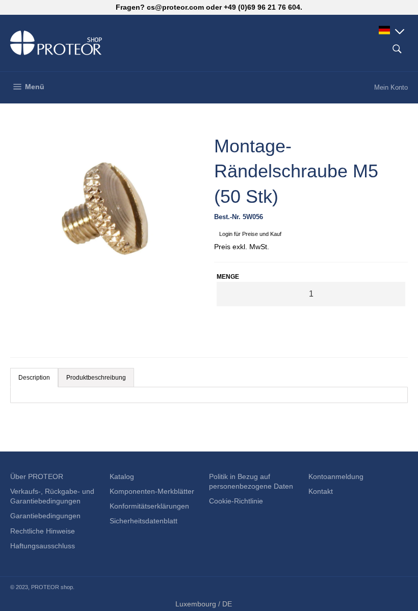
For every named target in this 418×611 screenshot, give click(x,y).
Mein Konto (391, 87)
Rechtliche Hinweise (42, 531)
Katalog (122, 476)
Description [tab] (34, 377)
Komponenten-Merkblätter (152, 491)
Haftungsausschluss (42, 546)
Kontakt (320, 491)
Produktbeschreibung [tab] (96, 377)
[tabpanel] (209, 395)
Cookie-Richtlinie (236, 501)
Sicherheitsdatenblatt (143, 521)
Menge (228, 276)
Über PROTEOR (36, 476)
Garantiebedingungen (45, 516)
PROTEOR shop (52, 587)
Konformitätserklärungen (149, 506)
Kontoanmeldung (335, 476)
